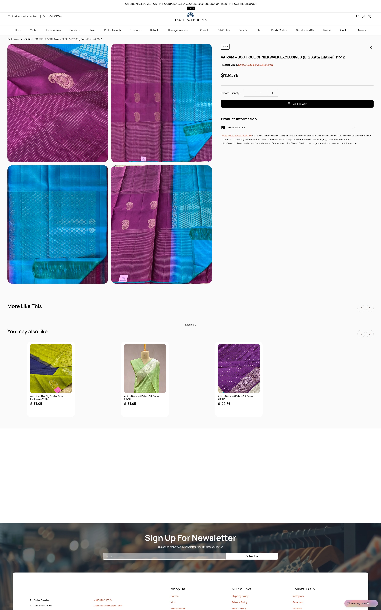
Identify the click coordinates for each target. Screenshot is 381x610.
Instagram (298, 596)
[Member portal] (364, 16)
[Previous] (361, 308)
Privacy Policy (239, 602)
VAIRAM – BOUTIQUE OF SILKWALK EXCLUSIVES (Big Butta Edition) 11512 (63, 39)
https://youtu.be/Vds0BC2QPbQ (255, 65)
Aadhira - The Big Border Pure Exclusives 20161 (46, 398)
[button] (358, 16)
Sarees (174, 596)
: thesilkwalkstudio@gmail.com (107, 605)
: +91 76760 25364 (102, 600)
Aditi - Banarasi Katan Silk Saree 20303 (235, 398)
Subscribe (252, 556)
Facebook (298, 602)
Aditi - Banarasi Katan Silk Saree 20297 (141, 398)
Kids (173, 602)
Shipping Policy (240, 596)
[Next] (370, 308)
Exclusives (13, 39)
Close (191, 8)
